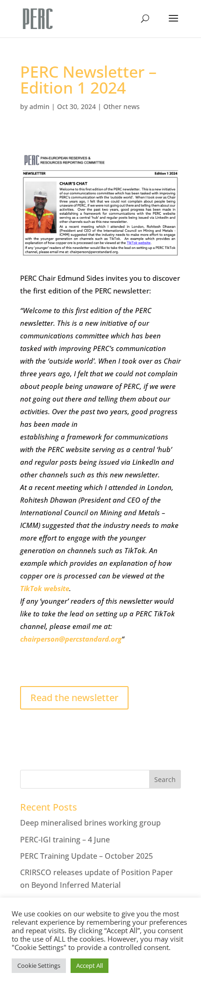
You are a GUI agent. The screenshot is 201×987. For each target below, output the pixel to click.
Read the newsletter (74, 697)
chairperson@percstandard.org (71, 638)
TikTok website (44, 588)
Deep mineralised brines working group (90, 823)
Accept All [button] (89, 965)
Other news (121, 106)
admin (39, 106)
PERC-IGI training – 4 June (65, 839)
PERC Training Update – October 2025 (86, 856)
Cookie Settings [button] (38, 965)
